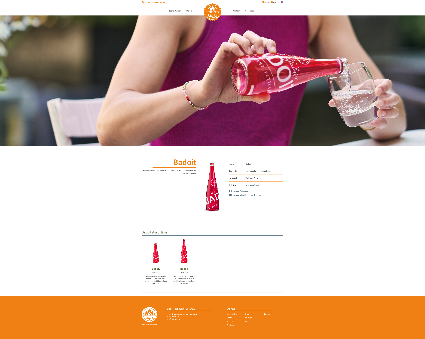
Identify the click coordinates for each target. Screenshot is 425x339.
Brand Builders (175, 11)
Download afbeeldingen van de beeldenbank (248, 195)
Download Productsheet (240, 191)
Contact (267, 314)
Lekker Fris (212, 12)
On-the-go (248, 318)
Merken (189, 11)
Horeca (247, 314)
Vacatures (249, 11)
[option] (212, 80)
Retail (247, 321)
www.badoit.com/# (253, 185)
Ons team (237, 11)
